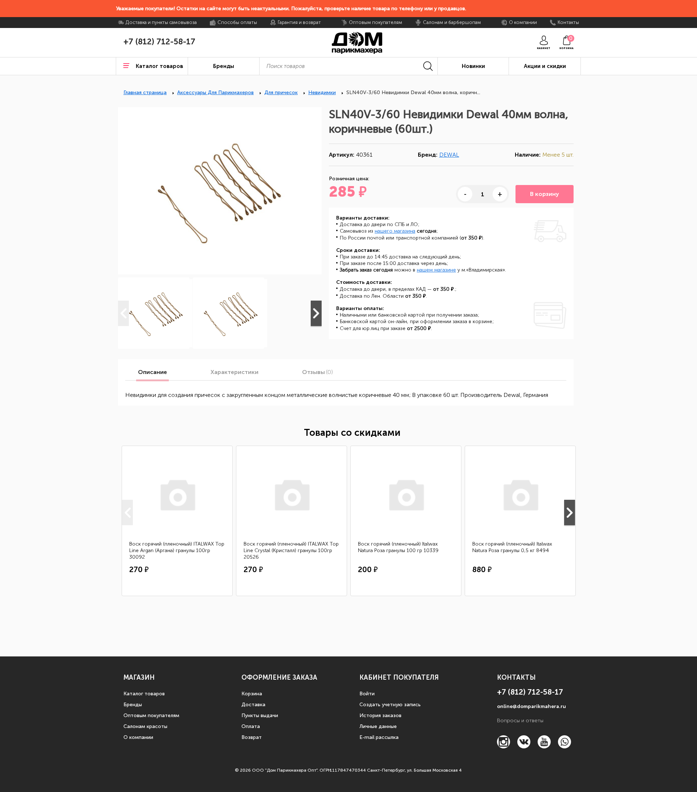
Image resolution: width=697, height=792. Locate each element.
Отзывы (317, 372)
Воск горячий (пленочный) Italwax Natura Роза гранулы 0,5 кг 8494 (512, 547)
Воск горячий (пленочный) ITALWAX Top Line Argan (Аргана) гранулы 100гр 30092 (176, 550)
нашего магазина (395, 231)
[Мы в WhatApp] (564, 746)
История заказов (380, 715)
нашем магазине (436, 270)
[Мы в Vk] (523, 746)
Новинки (473, 66)
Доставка (253, 704)
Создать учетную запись (390, 704)
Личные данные (378, 726)
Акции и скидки (545, 66)
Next (316, 313)
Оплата (250, 726)
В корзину (544, 193)
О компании (138, 737)
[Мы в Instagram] (503, 746)
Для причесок (281, 92)
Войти (367, 694)
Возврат (251, 737)
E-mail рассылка (379, 737)
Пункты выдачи (259, 715)
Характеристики (234, 372)
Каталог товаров (144, 694)
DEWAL (449, 154)
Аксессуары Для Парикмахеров (215, 92)
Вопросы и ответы (520, 720)
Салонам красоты (145, 726)
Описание (152, 372)
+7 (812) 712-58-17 (159, 42)
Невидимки (322, 92)
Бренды (132, 704)
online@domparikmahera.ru (531, 706)
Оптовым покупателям (151, 715)
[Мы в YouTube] (544, 746)
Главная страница (145, 92)
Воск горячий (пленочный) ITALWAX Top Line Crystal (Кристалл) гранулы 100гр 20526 (291, 550)
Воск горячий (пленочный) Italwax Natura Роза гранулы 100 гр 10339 (398, 547)
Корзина (251, 694)
